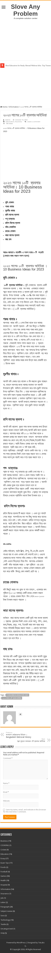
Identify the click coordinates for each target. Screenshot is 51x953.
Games (3, 876)
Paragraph (5, 907)
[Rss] (25, 946)
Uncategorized (7, 929)
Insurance (5, 894)
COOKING (5, 845)
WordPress (21, 943)
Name (6, 783)
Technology (5, 920)
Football (4, 872)
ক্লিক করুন (10, 363)
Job (2, 898)
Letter (3, 902)
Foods (3, 867)
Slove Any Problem (25, 10)
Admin (7, 120)
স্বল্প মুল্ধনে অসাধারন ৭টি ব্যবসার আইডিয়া (31, 740)
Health (3, 880)
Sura (2, 915)
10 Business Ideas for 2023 (17, 695)
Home (4, 107)
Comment (7, 758)
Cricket (3, 850)
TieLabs (41, 943)
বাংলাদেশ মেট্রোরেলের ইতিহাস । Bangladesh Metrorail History (18, 735)
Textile (3, 924)
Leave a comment (33, 122)
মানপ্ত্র (2, 933)
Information (14, 107)
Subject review (6, 911)
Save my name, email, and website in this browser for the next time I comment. (24, 811)
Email (6, 792)
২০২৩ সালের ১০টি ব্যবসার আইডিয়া (12, 698)
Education (4, 854)
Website (6, 801)
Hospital (4, 885)
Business (18, 122)
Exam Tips (5, 863)
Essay (3, 858)
